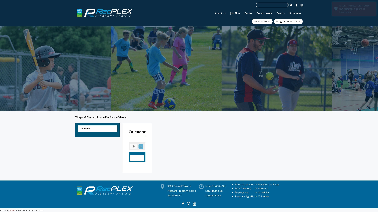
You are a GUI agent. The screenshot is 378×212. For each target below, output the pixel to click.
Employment (242, 192)
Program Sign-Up (244, 196)
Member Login (262, 21)
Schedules (263, 192)
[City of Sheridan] (104, 17)
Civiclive (12, 210)
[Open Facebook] (296, 5)
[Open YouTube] (194, 203)
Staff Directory (243, 188)
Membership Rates (268, 184)
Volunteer (263, 196)
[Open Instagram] (301, 5)
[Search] (291, 4)
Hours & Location (244, 184)
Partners (263, 188)
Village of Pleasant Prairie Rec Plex (95, 117)
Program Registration (288, 21)
